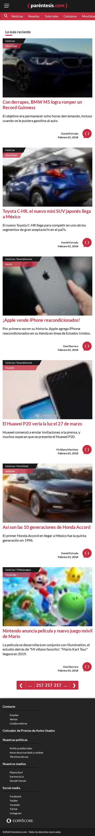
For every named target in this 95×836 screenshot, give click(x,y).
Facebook (15, 796)
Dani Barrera (70, 346)
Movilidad (11, 46)
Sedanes (10, 471)
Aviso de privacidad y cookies (26, 752)
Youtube (15, 804)
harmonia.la (17, 776)
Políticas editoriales (21, 748)
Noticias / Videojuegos (18, 569)
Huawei (9, 367)
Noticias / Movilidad (16, 466)
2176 (48, 685)
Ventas (13, 719)
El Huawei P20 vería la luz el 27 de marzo (42, 423)
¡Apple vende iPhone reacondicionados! (41, 320)
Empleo (14, 715)
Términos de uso (19, 756)
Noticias (17, 16)
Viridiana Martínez (67, 449)
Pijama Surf (16, 772)
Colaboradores (18, 723)
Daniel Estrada (69, 133)
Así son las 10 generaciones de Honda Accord (46, 527)
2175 (39, 685)
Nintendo (10, 574)
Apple (8, 264)
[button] (6, 16)
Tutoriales (51, 16)
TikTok (13, 809)
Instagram (15, 813)
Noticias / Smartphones (18, 259)
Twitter (14, 800)
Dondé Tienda (18, 780)
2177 (57, 685)
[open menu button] (7, 6)
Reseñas (33, 16)
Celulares (70, 16)
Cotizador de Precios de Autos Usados (29, 730)
